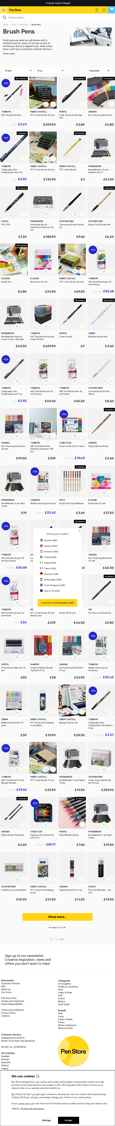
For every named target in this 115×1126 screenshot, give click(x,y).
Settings (46, 1120)
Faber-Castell (65, 1019)
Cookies (5, 1015)
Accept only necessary (32, 1108)
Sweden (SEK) (50, 540)
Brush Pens (36, 25)
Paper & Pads (65, 992)
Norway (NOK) (50, 546)
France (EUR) (50, 568)
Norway (5, 1059)
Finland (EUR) (50, 557)
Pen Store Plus (8, 998)
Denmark (6, 1062)
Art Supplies (64, 983)
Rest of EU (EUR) (52, 591)
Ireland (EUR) (50, 563)
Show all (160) (65, 1028)
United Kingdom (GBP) (54, 585)
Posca (61, 1022)
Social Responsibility (12, 1004)
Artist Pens (23, 25)
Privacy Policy (8, 1012)
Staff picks (64, 1004)
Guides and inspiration (12, 1001)
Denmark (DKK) (51, 551)
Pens (14, 25)
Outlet (61, 998)
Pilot (60, 1013)
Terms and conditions (12, 1009)
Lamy (61, 1016)
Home (6, 25)
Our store (6, 992)
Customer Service (10, 983)
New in (61, 1001)
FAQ (3, 986)
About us (6, 989)
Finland (5, 1065)
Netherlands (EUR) (52, 579)
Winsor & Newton (67, 1025)
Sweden (5, 1056)
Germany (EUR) (51, 574)
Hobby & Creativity (68, 986)
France (4, 1068)
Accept (68, 1120)
